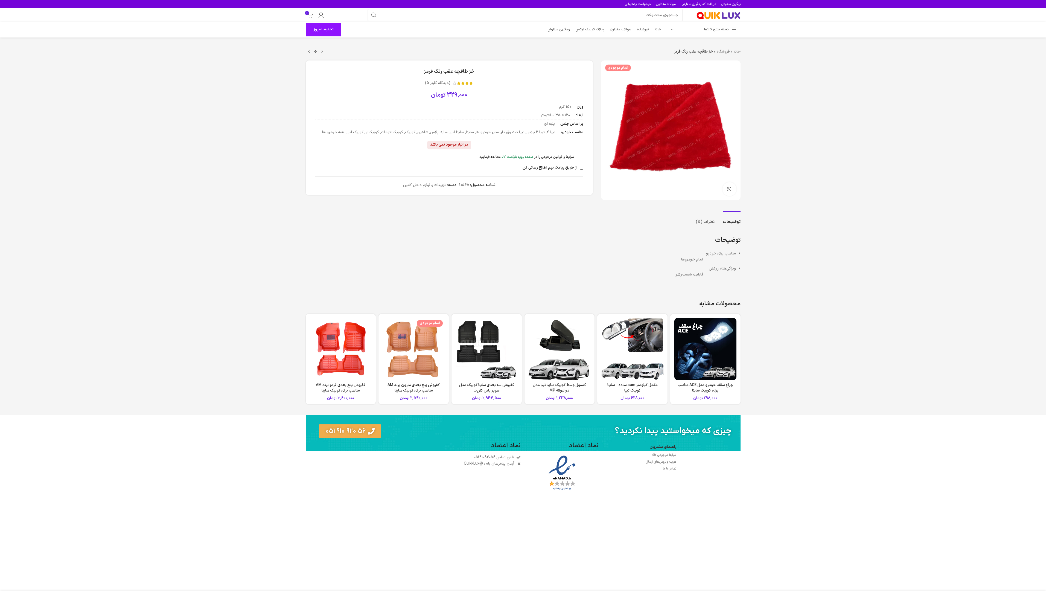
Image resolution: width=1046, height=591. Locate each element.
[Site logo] (718, 15)
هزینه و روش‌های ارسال (661, 461)
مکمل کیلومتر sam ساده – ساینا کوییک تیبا (632, 387)
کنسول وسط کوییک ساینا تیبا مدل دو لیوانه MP (559, 387)
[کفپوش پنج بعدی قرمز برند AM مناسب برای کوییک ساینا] (341, 349)
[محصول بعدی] (309, 51)
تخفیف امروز (323, 29)
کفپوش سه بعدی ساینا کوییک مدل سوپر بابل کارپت (486, 387)
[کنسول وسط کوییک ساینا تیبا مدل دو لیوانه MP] (560, 349)
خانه (737, 51)
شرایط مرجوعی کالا (664, 455)
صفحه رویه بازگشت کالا (518, 157)
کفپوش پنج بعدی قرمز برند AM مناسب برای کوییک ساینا (340, 387)
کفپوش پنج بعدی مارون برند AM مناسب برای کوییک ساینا (413, 387)
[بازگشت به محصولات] (315, 51)
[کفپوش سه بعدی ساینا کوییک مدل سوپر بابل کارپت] (487, 349)
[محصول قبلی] (322, 51)
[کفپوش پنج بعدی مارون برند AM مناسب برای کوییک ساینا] (414, 349)
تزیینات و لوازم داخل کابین (424, 185)
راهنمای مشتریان (663, 447)
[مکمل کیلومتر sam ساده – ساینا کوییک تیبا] (632, 349)
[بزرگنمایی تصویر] (729, 189)
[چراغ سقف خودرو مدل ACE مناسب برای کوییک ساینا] (705, 349)
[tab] (732, 219)
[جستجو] (374, 15)
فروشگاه (723, 51)
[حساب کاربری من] (321, 15)
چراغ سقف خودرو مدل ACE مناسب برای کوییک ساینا (705, 387)
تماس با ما (669, 468)
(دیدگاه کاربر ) (437, 83)
